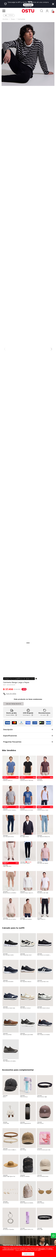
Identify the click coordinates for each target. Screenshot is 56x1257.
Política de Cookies (42, 1248)
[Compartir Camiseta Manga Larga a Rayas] (5, 671)
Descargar (28, 5)
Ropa (13, 19)
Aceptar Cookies (28, 1253)
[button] (47, 11)
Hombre (5, 19)
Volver (11, 15)
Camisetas (21, 19)
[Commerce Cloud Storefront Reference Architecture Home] (28, 11)
